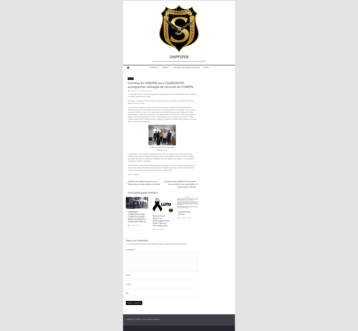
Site (127, 293)
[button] (158, 67)
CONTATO (206, 67)
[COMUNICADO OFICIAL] (187, 198)
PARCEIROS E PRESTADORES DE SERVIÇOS (187, 67)
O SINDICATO (153, 67)
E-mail (128, 284)
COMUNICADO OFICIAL (184, 213)
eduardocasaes (148, 91)
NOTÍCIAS (130, 78)
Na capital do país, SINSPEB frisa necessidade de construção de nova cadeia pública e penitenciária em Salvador (180, 184)
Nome (128, 275)
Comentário (130, 250)
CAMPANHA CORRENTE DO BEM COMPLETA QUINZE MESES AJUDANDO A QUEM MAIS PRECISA (137, 217)
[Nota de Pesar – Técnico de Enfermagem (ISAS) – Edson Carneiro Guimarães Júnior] (162, 198)
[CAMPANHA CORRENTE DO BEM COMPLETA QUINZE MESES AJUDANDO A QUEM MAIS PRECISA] (137, 198)
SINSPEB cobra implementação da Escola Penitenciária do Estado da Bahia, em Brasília (144, 182)
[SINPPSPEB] (128, 67)
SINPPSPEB (179, 56)
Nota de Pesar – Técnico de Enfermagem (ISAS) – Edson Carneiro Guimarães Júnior (162, 221)
